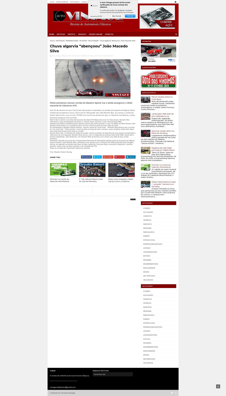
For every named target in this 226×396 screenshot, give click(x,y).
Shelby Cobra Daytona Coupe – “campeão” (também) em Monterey (163, 184)
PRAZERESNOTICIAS (150, 264)
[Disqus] (93, 228)
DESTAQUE (60, 41)
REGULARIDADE (149, 268)
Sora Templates (63, 393)
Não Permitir (116, 16)
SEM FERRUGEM (149, 276)
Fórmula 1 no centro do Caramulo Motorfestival (59, 180)
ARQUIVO (82, 34)
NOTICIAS (83, 41)
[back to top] (218, 386)
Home (52, 2)
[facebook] (175, 2)
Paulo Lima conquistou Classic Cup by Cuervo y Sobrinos (120, 180)
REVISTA (71, 34)
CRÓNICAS (147, 220)
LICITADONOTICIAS (150, 252)
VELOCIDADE (93, 41)
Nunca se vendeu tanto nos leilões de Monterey (162, 132)
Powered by (94, 16)
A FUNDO (146, 208)
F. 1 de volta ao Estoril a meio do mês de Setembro (91, 180)
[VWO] (99, 16)
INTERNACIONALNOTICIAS (152, 244)
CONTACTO (147, 216)
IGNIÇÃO (146, 236)
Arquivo (84, 2)
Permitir (130, 16)
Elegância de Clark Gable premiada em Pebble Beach (163, 149)
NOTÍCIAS (61, 34)
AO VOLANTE (148, 212)
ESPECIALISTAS (148, 232)
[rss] (175, 393)
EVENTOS (109, 34)
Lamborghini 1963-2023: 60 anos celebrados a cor (162, 115)
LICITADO (146, 248)
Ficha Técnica (74, 2)
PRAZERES (147, 260)
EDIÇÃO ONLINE (95, 34)
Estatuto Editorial (62, 2)
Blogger (72, 393)
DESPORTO (147, 224)
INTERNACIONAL (72, 41)
